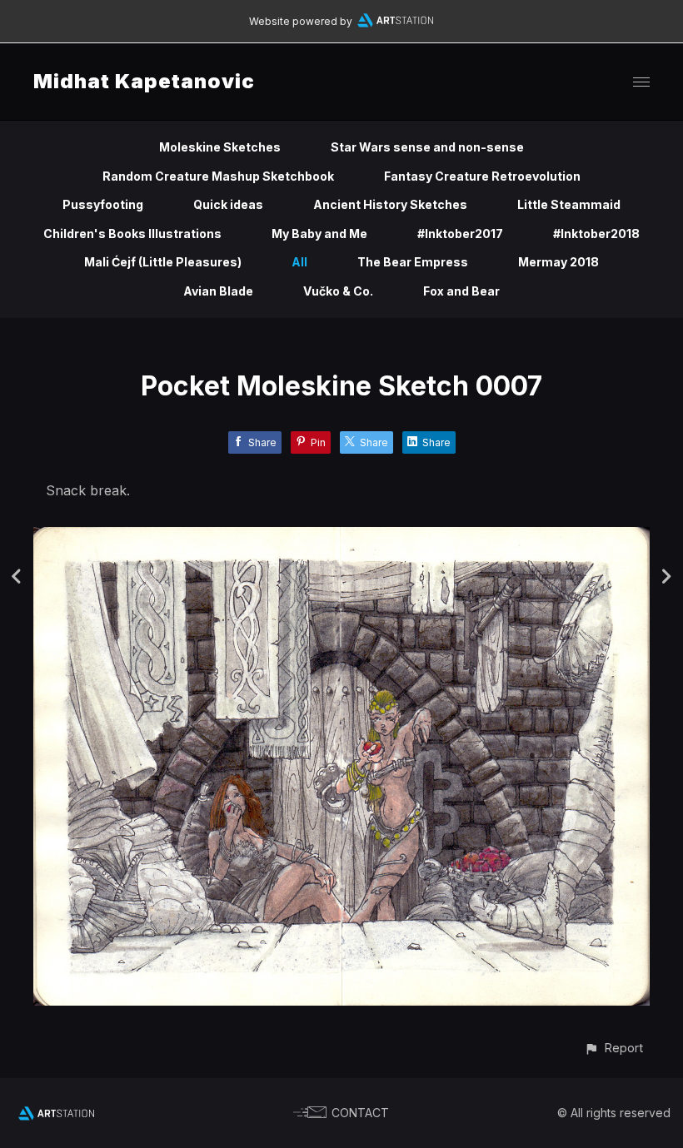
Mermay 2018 (558, 262)
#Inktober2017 (460, 233)
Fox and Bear (461, 291)
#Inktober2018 (596, 233)
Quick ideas (228, 204)
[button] (613, 1048)
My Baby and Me (319, 233)
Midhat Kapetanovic (144, 81)
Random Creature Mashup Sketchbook (218, 176)
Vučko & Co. (338, 291)
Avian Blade (218, 291)
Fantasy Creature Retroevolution (482, 176)
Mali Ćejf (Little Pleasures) (163, 262)
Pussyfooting (102, 204)
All (299, 262)
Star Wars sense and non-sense (427, 147)
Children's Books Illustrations (132, 233)
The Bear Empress (412, 262)
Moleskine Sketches (220, 147)
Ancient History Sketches (390, 204)
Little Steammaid (569, 204)
